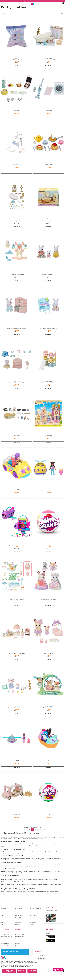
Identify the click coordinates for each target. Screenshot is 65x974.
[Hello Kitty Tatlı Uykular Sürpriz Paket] (16, 36)
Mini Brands (48, 543)
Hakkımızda (32, 924)
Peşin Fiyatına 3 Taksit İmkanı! (33, 1)
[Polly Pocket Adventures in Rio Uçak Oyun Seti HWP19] (16, 522)
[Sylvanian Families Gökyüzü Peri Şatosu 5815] (16, 576)
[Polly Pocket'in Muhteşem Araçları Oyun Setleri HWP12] (48, 738)
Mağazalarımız (18, 941)
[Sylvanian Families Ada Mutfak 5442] (16, 413)
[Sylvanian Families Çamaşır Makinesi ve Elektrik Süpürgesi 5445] (48, 88)
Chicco (2, 915)
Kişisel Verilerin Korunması (35, 908)
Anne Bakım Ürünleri (19, 920)
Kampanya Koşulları (5, 943)
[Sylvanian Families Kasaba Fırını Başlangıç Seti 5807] (16, 630)
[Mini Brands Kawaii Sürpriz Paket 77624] (48, 522)
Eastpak (3, 922)
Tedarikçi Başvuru (19, 938)
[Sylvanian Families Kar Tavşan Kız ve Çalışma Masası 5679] (48, 305)
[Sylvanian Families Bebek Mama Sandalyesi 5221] (16, 143)
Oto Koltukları (18, 910)
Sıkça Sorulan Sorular (5, 945)
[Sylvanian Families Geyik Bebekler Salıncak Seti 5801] (48, 684)
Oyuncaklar (17, 924)
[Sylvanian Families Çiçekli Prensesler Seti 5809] (48, 576)
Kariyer (16, 945)
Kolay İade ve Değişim (6, 932)
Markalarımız (3, 908)
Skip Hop (3, 910)
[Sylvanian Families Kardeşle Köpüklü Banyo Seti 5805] (16, 684)
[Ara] (5, 3)
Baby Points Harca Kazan (20, 932)
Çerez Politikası (33, 917)
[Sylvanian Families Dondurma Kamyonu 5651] (16, 793)
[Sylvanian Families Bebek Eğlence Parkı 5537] (48, 413)
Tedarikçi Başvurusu (34, 910)
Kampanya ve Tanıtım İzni (6, 936)
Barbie (2, 920)
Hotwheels (3, 917)
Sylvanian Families (48, 58)
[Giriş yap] (59, 3)
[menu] (1, 3)
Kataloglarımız (32, 922)
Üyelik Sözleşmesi (33, 915)
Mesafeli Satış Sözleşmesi (6, 934)
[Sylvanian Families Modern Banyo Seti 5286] (16, 197)
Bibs (2, 924)
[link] (62, 972)
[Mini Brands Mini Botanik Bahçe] (48, 793)
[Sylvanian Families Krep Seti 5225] (48, 143)
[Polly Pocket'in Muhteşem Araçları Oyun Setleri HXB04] (16, 468)
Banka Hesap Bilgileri (19, 934)
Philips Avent (4, 913)
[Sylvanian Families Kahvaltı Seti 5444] (16, 88)
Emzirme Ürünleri (18, 915)
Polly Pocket (16, 489)
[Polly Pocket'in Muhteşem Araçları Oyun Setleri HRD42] (16, 738)
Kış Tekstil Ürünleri (19, 917)
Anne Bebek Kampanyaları (6, 938)
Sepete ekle (17, 65)
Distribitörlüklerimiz (19, 936)
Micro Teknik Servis (5, 941)
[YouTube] (44, 958)
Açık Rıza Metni (33, 920)
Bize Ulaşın (17, 943)
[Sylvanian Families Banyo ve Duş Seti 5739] (48, 36)
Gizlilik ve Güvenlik (33, 913)
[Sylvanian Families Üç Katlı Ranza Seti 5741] (48, 359)
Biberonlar (17, 913)
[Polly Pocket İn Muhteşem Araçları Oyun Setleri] (48, 468)
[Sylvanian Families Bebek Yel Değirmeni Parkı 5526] (16, 251)
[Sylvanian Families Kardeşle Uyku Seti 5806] (48, 630)
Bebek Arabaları (18, 908)
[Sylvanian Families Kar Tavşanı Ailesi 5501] (48, 251)
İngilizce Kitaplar (18, 922)
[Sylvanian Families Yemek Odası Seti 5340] (48, 197)
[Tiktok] (41, 958)
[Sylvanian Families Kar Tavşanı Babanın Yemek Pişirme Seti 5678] (16, 305)
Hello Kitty (16, 58)
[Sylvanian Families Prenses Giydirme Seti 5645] (16, 359)
